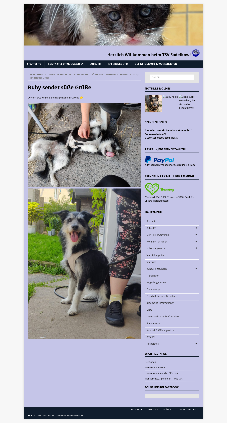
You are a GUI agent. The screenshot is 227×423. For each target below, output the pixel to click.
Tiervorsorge (153, 289)
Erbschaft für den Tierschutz (162, 296)
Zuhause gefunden (60, 74)
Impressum (136, 409)
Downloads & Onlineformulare (163, 316)
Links (149, 309)
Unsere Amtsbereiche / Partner (161, 373)
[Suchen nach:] (172, 77)
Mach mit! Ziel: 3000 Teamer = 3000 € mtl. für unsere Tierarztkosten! (169, 198)
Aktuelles (151, 228)
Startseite (34, 63)
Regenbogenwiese (156, 282)
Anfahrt (96, 63)
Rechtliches (153, 343)
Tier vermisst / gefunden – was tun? (164, 378)
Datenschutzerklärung (160, 409)
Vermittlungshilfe (156, 255)
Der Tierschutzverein (158, 234)
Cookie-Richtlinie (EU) (189, 409)
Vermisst (151, 262)
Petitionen (150, 362)
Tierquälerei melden (155, 367)
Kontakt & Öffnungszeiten (66, 63)
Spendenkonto (118, 63)
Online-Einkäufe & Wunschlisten (156, 63)
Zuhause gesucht (156, 248)
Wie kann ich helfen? (157, 241)
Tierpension (153, 275)
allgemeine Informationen (160, 302)
